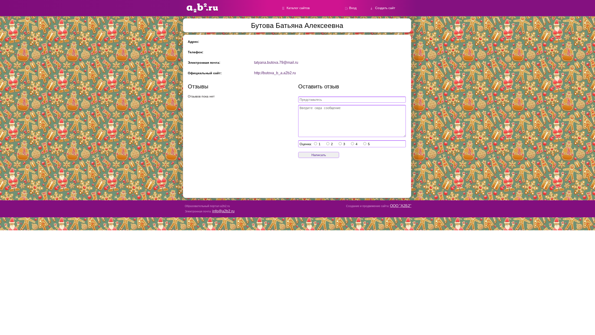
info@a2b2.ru (223, 211)
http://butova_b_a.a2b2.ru (275, 73)
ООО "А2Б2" (400, 206)
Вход (353, 8)
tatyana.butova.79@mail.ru (276, 62)
